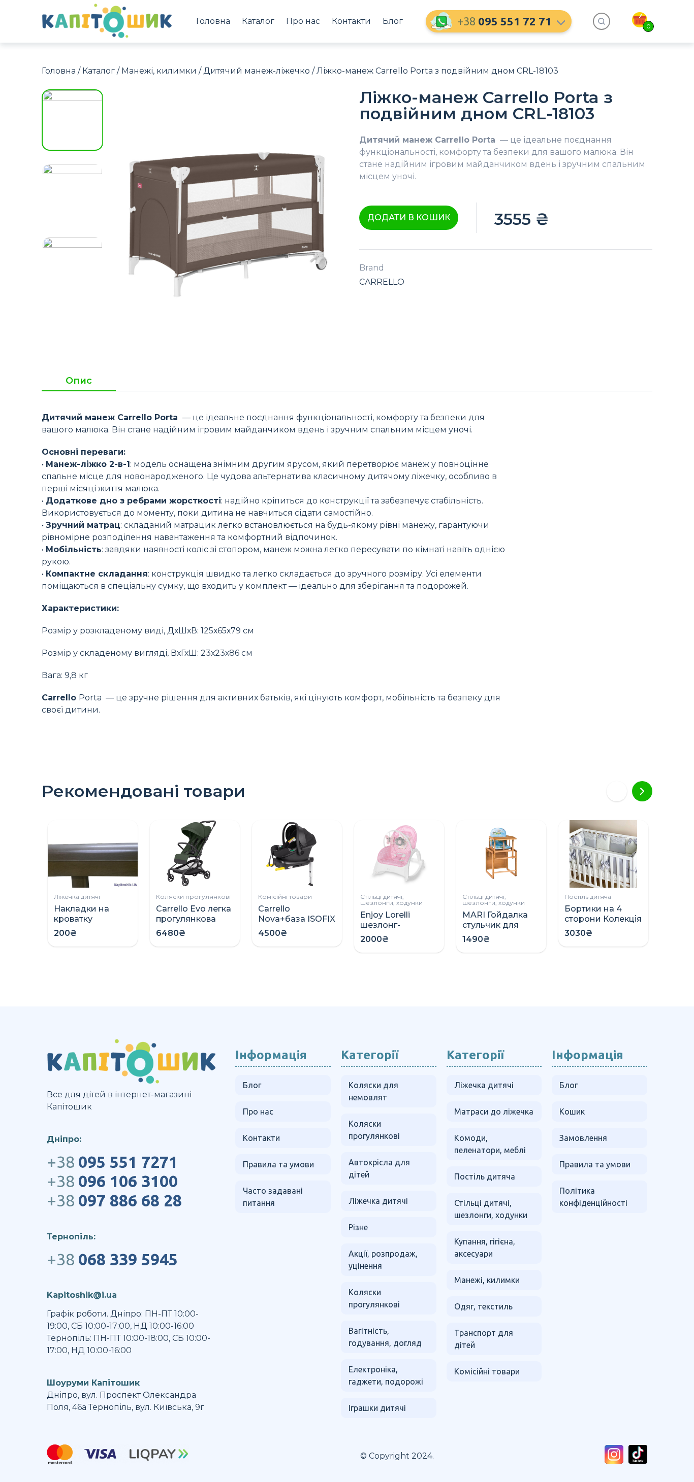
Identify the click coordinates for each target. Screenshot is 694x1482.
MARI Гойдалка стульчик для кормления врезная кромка (497, 930)
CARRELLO (381, 282)
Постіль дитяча (587, 896)
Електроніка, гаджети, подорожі (386, 1375)
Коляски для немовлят (373, 1091)
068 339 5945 (112, 1259)
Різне (358, 1227)
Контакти (351, 21)
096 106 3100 (112, 1181)
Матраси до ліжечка (493, 1111)
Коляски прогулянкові (193, 896)
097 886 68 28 (114, 1200)
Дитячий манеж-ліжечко (256, 71)
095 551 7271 (112, 1162)
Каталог (258, 21)
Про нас (303, 21)
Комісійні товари (285, 896)
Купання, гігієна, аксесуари (484, 1247)
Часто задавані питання (273, 1196)
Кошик (572, 1111)
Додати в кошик (408, 217)
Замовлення (583, 1137)
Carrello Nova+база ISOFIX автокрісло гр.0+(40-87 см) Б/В (296, 924)
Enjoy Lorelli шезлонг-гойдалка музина (397, 925)
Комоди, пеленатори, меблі (490, 1144)
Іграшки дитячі (377, 1407)
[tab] (79, 383)
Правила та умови (278, 1164)
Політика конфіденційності (593, 1196)
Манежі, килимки (159, 71)
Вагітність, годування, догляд (385, 1337)
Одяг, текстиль (483, 1306)
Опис (79, 381)
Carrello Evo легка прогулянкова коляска (193, 919)
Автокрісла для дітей (379, 1168)
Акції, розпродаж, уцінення (383, 1259)
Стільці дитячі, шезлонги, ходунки (391, 899)
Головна (213, 21)
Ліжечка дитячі (77, 896)
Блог (393, 21)
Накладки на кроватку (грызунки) (81, 919)
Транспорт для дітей (483, 1339)
